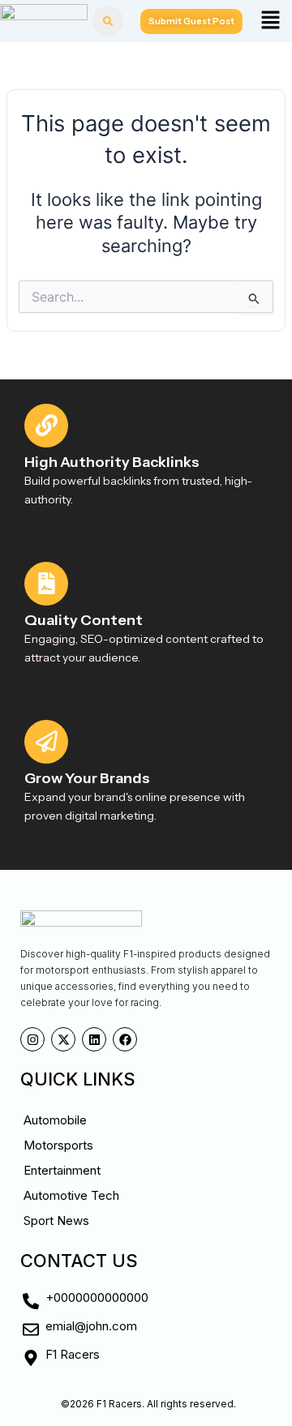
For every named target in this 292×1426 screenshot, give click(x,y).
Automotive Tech (71, 1195)
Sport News (56, 1220)
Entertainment (62, 1170)
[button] (270, 20)
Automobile (55, 1120)
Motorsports (58, 1145)
